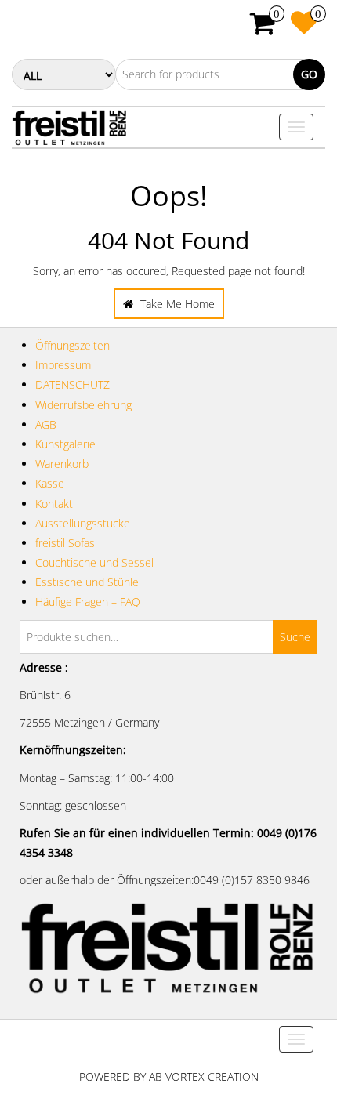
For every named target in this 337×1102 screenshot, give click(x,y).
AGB (45, 424)
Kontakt (54, 503)
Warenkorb (62, 463)
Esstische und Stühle (87, 582)
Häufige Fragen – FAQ (87, 601)
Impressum (63, 364)
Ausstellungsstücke (82, 523)
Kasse (49, 483)
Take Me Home (176, 303)
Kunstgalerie (65, 444)
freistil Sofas (65, 542)
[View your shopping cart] (263, 28)
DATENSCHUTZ (72, 384)
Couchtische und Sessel (94, 562)
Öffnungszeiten (72, 345)
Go (309, 74)
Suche (295, 636)
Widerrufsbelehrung (83, 404)
